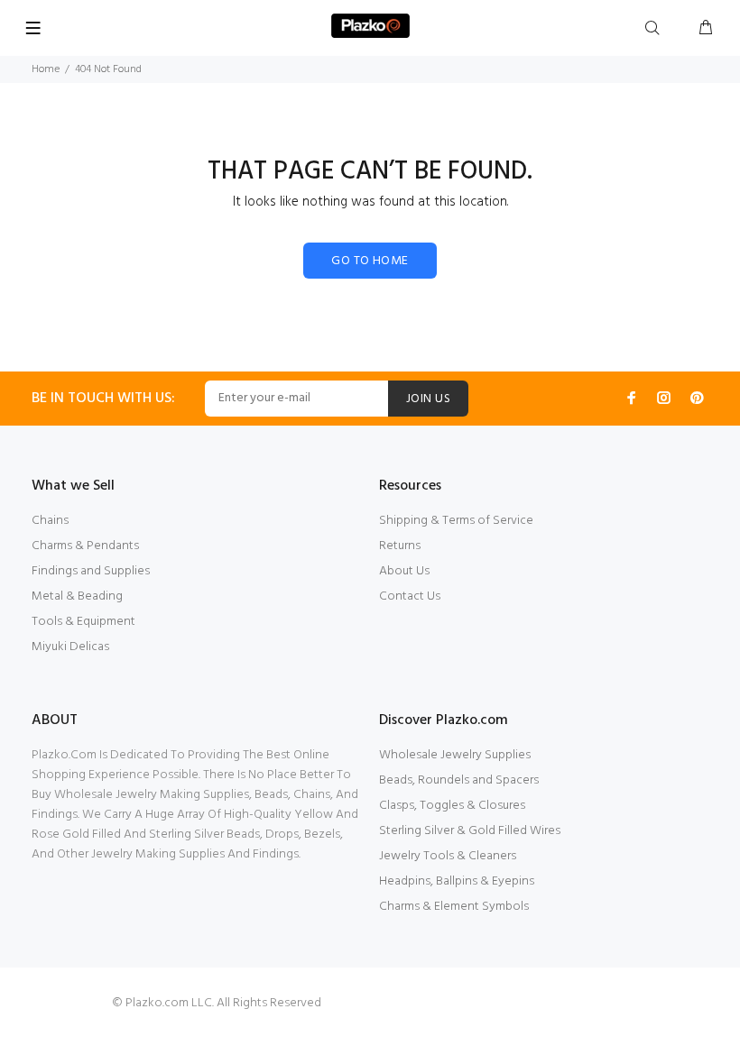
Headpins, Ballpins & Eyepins (456, 881)
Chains (50, 520)
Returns (400, 546)
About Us (404, 571)
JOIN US (428, 399)
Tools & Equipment (83, 621)
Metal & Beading (77, 596)
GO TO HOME (369, 261)
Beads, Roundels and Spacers (459, 780)
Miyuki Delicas (70, 647)
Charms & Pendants (85, 546)
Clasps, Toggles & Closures (452, 805)
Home (46, 69)
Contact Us (409, 596)
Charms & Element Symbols (454, 906)
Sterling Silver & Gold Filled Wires (469, 831)
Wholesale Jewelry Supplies (455, 755)
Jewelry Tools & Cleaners (447, 856)
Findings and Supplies (91, 571)
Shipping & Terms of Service (456, 520)
